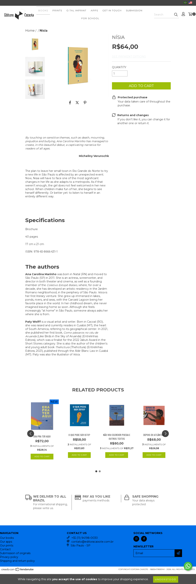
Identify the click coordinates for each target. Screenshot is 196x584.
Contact (5, 549)
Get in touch (112, 10)
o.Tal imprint (76, 10)
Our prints (6, 545)
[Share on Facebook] (70, 102)
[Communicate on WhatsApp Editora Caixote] (188, 566)
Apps (94, 10)
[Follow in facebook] (144, 539)
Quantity (119, 67)
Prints (57, 10)
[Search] (176, 14)
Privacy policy (9, 557)
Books (43, 10)
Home (30, 30)
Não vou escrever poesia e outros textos (116, 436)
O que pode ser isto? (79, 434)
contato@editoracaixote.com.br (92, 541)
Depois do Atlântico (154, 434)
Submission (134, 10)
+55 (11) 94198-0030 (84, 538)
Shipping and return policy (17, 561)
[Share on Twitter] (77, 102)
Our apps (6, 541)
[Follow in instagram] (136, 539)
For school (90, 18)
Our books (7, 538)
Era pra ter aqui (42, 436)
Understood (165, 579)
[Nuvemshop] (17, 570)
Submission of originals (15, 553)
